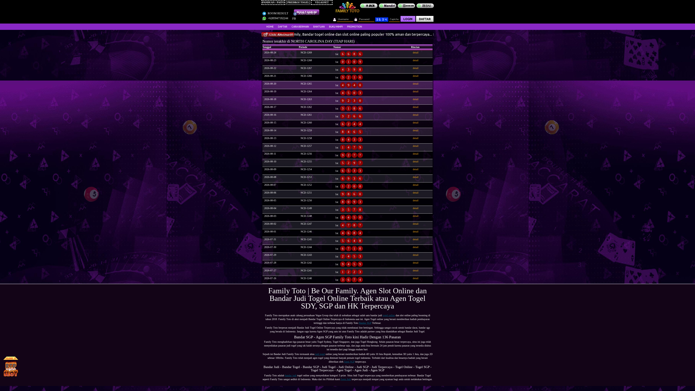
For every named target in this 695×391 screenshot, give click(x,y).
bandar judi (290, 375)
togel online (389, 315)
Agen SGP (349, 361)
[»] (278, 34)
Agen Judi (346, 379)
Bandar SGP (365, 323)
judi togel (320, 354)
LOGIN (407, 19)
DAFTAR (425, 19)
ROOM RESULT (277, 13)
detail (415, 52)
